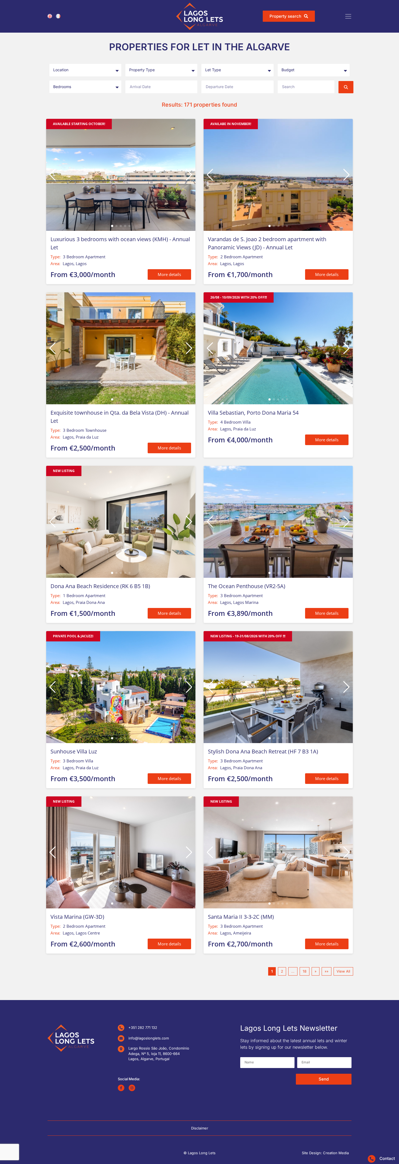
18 (304, 971)
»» (326, 971)
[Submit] (345, 87)
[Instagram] (132, 1088)
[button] (189, 175)
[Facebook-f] (121, 1088)
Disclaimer (199, 1128)
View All (343, 971)
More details (169, 274)
